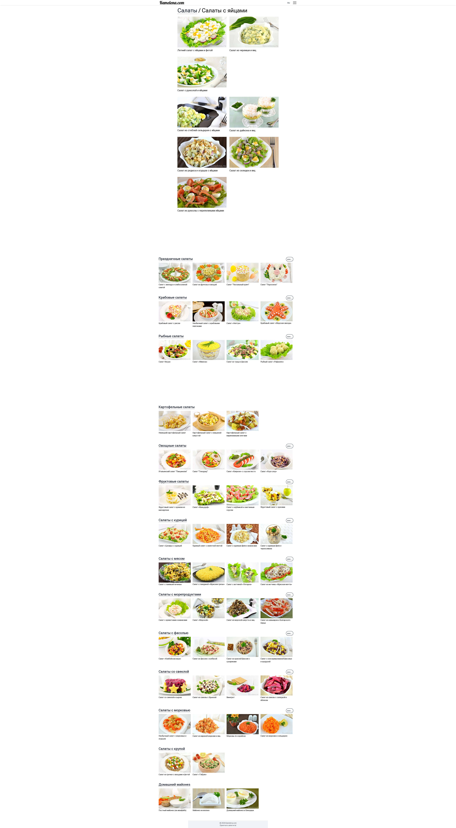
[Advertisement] (254, 73)
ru (288, 3)
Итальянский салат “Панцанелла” (173, 471)
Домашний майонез (174, 784)
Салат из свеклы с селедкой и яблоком (274, 698)
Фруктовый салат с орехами (273, 507)
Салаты (187, 10)
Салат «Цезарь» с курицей (170, 546)
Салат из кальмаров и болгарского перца (275, 621)
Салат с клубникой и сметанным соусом (240, 508)
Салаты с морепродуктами (180, 594)
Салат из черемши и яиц (242, 50)
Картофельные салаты (177, 407)
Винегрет (231, 697)
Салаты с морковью (174, 710)
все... (289, 259)
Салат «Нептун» (233, 323)
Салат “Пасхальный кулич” (238, 284)
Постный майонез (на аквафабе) (172, 810)
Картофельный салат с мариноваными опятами (237, 434)
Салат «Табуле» (200, 774)
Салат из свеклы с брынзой (204, 697)
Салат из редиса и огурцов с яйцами (197, 170)
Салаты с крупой (172, 749)
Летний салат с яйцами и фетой (195, 50)
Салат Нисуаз (164, 362)
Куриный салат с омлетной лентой (207, 546)
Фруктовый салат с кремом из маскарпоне (172, 508)
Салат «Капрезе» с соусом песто (241, 471)
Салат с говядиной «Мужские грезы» (209, 584)
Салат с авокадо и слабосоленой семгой (173, 286)
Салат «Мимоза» (200, 362)
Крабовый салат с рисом (169, 323)
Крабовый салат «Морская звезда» (276, 323)
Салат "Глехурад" (200, 471)
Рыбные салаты (171, 336)
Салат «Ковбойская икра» (170, 659)
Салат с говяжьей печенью (170, 584)
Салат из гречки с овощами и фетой (174, 774)
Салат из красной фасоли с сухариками (238, 660)
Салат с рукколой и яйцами (192, 90)
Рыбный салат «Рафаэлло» (272, 362)
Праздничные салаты (176, 259)
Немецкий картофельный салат (172, 433)
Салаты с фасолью (173, 633)
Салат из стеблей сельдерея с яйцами (198, 130)
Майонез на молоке (201, 810)
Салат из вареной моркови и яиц (206, 736)
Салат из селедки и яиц (242, 170)
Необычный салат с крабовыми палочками (206, 324)
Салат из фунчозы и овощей (205, 284)
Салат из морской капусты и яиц (241, 620)
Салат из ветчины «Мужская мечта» (276, 584)
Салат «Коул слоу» (269, 471)
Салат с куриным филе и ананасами (242, 546)
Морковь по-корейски (236, 736)
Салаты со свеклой (174, 672)
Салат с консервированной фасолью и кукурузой (276, 660)
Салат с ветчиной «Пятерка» (239, 584)
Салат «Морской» (200, 620)
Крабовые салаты (173, 297)
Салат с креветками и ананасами (173, 620)
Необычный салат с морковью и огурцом (172, 737)
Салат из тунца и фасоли (237, 362)
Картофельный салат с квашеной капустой (207, 434)
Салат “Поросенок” (269, 284)
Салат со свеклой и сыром (170, 697)
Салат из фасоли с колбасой (205, 659)
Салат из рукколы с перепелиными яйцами (200, 210)
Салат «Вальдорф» (201, 507)
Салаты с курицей (173, 520)
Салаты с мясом (172, 559)
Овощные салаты (172, 446)
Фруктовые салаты (174, 481)
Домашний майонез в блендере (240, 810)
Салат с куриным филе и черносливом (271, 547)
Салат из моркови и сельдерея (274, 736)
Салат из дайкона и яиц (242, 130)
